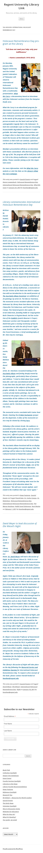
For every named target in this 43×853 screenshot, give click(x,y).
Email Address (10, 716)
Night (19, 689)
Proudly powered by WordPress (13, 849)
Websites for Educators (11, 812)
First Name (8, 724)
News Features (25, 495)
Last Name (8, 731)
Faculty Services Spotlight (12, 781)
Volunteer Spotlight (9, 806)
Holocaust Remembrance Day (27, 182)
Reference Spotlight (9, 792)
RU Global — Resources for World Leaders (17, 798)
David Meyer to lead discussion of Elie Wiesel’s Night (20, 525)
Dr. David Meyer (14, 557)
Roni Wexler (36, 506)
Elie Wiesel (16, 687)
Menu (21, 19)
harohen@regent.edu (30, 188)
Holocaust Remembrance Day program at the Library (21, 42)
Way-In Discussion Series (11, 809)
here (21, 335)
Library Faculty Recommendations (15, 787)
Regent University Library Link (21, 6)
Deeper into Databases (11, 776)
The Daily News (8, 803)
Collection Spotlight (10, 773)
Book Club (6, 770)
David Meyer (7, 687)
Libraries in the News (10, 784)
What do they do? (9, 814)
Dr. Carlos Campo (30, 498)
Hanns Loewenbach (9, 182)
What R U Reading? (9, 817)
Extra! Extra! (7, 778)
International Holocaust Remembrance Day (18, 185)
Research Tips (7, 795)
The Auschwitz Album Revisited (14, 296)
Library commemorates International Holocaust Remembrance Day (21, 203)
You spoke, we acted (10, 820)
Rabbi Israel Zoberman (23, 506)
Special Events (25, 179)
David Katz (20, 498)
